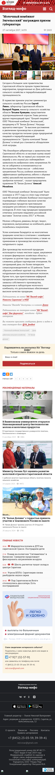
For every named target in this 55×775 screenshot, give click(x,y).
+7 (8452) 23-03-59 (13, 664)
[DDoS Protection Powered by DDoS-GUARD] (48, 771)
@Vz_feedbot (28, 324)
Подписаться (27, 363)
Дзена (45, 304)
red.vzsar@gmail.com (14, 668)
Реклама (34, 730)
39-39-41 (31, 664)
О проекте (10, 730)
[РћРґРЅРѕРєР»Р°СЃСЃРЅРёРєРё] (7, 374)
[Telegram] (11, 374)
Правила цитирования (27, 732)
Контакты (45, 730)
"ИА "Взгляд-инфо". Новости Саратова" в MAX (23, 298)
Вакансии (22, 730)
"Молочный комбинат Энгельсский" (16, 330)
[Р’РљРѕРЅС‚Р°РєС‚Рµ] (4, 374)
